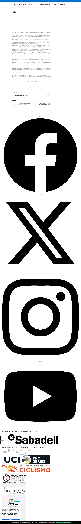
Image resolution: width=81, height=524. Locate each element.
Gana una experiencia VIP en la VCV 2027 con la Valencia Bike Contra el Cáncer (45, 104)
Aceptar (59, 522)
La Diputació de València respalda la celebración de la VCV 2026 (24, 104)
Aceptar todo (11, 519)
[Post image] (15, 105)
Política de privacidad (67, 522)
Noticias (32, 81)
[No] (79, 522)
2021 (14, 11)
